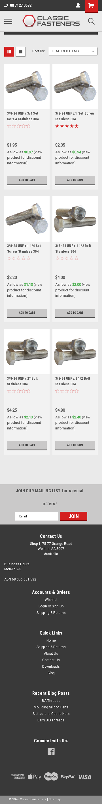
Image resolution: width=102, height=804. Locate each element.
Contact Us (51, 660)
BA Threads (51, 701)
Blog (51, 673)
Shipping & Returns (51, 613)
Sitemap (55, 799)
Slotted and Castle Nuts (51, 714)
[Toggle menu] (8, 21)
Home (51, 640)
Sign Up (57, 606)
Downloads (51, 666)
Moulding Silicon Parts (51, 707)
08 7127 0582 (20, 5)
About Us (51, 653)
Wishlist (51, 600)
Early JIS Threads (51, 720)
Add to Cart (27, 180)
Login (43, 606)
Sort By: (38, 51)
